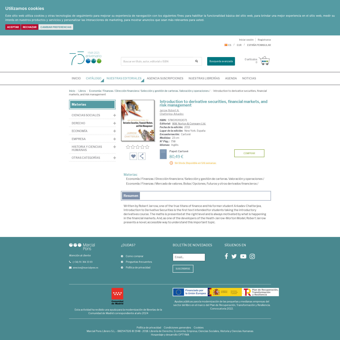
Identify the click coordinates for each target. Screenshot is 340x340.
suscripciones (165, 78)
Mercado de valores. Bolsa (173, 183)
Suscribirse (183, 268)
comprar (249, 153)
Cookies (199, 327)
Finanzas (108, 90)
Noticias (249, 78)
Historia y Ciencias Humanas (87, 148)
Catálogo (93, 78)
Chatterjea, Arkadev (172, 113)
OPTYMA (183, 334)
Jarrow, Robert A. (169, 110)
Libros (82, 90)
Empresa (79, 139)
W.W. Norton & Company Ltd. (189, 123)
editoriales (124, 78)
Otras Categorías (86, 157)
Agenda (231, 78)
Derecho (78, 123)
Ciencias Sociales (86, 115)
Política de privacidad (138, 267)
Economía (95, 90)
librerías (204, 78)
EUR (239, 45)
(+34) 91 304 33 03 (82, 262)
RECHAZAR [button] (29, 27)
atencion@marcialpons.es (85, 267)
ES (229, 45)
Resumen (131, 196)
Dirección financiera (127, 90)
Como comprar (134, 256)
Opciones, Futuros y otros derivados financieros (225, 183)
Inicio (77, 78)
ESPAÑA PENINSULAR (259, 45)
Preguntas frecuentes (139, 261)
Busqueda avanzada (221, 61)
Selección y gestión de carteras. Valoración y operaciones (175, 90)
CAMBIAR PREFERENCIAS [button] (55, 27)
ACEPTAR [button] (13, 27)
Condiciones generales (177, 327)
